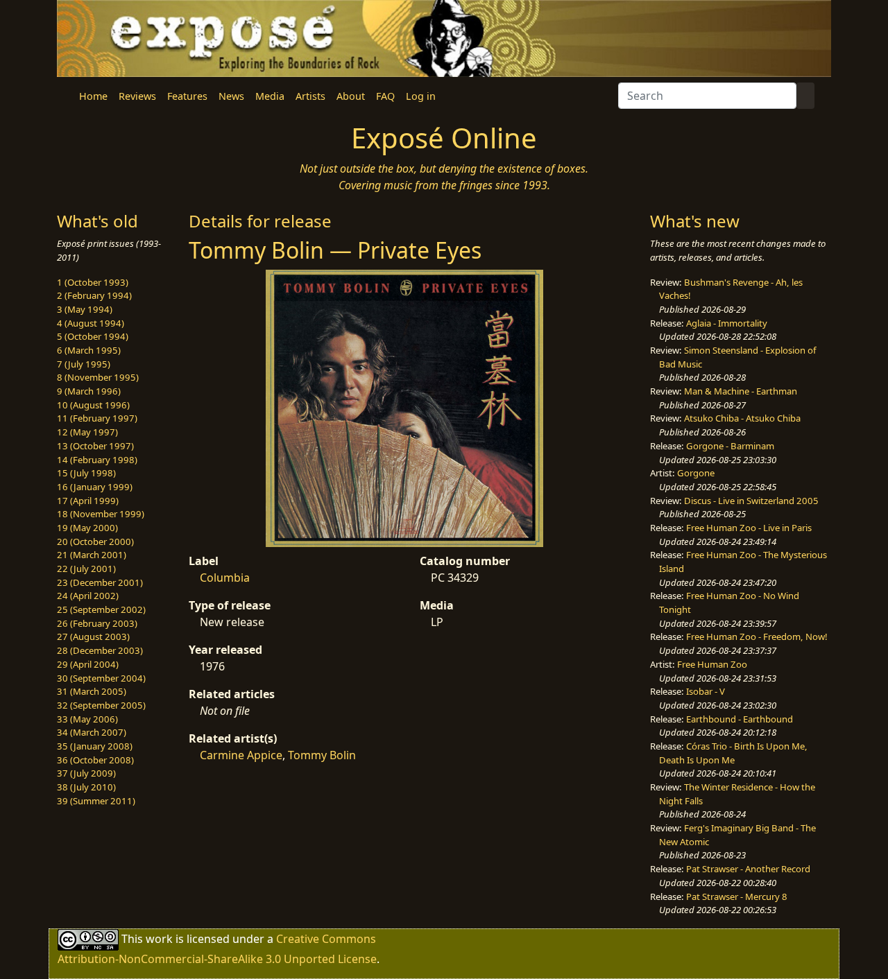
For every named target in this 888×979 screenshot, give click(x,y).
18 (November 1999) (100, 514)
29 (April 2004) (88, 664)
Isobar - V (705, 691)
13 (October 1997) (95, 446)
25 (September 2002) (101, 609)
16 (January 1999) (95, 486)
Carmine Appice (241, 755)
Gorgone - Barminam (730, 446)
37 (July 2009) (86, 773)
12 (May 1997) (87, 432)
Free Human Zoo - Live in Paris (749, 527)
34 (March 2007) (91, 732)
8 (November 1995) (98, 377)
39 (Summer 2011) (96, 801)
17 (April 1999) (88, 500)
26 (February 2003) (97, 623)
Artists (310, 96)
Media (269, 96)
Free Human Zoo (712, 664)
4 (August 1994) (90, 323)
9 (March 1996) (89, 391)
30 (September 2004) (101, 678)
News (231, 96)
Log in (421, 96)
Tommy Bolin (322, 755)
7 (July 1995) (83, 364)
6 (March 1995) (89, 350)
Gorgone (696, 473)
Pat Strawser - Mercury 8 (736, 896)
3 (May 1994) (84, 309)
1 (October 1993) (92, 282)
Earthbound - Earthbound (739, 719)
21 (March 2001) (91, 554)
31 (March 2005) (91, 691)
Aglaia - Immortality (726, 323)
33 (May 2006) (87, 719)
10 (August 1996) (93, 405)
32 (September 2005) (101, 705)
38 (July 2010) (86, 787)
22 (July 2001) (86, 568)
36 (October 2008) (95, 760)
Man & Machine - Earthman (740, 391)
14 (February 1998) (97, 459)
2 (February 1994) (94, 295)
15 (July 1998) (86, 473)
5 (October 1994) (92, 336)
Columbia (225, 577)
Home (93, 96)
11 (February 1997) (97, 418)
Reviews (137, 96)
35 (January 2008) (95, 746)
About (350, 96)
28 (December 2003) (100, 650)
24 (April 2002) (88, 595)
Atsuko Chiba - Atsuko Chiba (742, 418)
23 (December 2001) (100, 582)
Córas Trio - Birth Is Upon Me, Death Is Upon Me (733, 753)
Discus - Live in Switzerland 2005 (751, 500)
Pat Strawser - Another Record (748, 869)
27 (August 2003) (93, 636)
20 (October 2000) (95, 541)
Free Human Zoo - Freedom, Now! (757, 636)
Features (187, 96)
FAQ (385, 96)
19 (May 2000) (87, 527)
